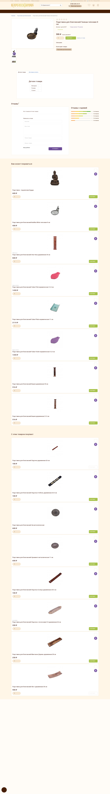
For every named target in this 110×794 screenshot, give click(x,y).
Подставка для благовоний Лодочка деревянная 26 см (31, 460)
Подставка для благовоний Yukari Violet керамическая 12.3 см (33, 351)
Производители (39, 11)
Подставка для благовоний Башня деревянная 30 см (30, 384)
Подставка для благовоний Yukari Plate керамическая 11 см (32, 319)
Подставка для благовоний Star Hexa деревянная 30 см (31, 254)
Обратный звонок (76, 6)
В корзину (69, 38)
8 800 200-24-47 (75, 4)
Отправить (55, 148)
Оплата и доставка (25, 0)
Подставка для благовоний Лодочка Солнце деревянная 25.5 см (34, 590)
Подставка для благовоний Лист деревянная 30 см (29, 686)
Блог (91, 11)
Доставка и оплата (62, 11)
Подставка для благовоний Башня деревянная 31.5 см (30, 416)
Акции (54, 11)
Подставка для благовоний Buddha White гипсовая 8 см (31, 222)
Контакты (17, 0)
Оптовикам (48, 11)
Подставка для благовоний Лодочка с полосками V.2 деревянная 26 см (36, 622)
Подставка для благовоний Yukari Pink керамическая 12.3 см (33, 287)
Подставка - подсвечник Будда (23, 190)
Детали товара (22, 72)
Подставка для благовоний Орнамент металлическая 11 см (32, 557)
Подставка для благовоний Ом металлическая (28, 525)
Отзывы (96, 11)
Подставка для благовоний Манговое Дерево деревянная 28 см (34, 654)
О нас (11, 0)
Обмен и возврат (35, 0)
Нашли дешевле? (66, 34)
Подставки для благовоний (64, 49)
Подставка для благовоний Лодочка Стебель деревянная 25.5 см (34, 493)
